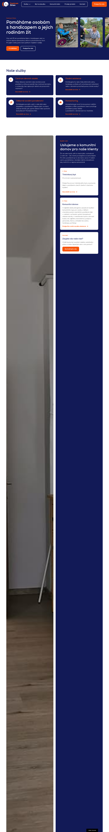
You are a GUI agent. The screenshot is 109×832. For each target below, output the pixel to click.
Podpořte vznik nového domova (74, 226)
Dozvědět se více (21, 92)
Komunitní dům (55, 4)
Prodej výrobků (70, 4)
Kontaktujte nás (71, 249)
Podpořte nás (99, 4)
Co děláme (13, 48)
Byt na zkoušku (40, 4)
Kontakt (82, 4)
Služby (26, 4)
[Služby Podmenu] (30, 4)
